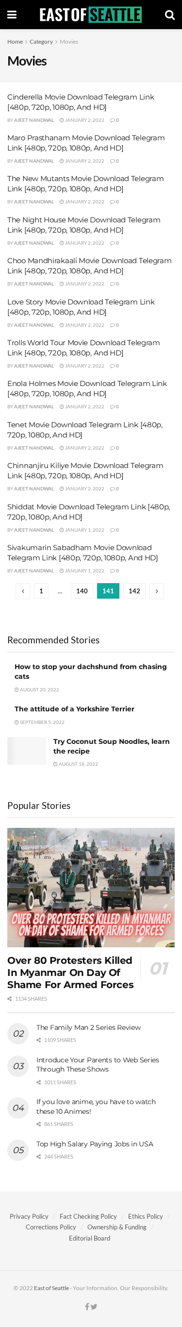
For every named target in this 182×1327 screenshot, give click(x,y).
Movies (69, 41)
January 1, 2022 (84, 530)
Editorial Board (89, 1238)
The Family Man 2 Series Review (88, 1027)
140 (82, 591)
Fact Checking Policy (88, 1216)
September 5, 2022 (42, 722)
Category (41, 41)
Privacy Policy (29, 1216)
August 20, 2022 (39, 689)
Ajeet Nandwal (34, 120)
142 (134, 591)
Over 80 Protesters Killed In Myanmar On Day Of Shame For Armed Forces (70, 973)
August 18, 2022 (78, 764)
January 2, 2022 (84, 120)
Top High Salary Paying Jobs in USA (94, 1144)
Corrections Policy (51, 1227)
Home (15, 41)
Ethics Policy (145, 1216)
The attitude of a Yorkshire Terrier (74, 709)
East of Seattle (51, 1288)
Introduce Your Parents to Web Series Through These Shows (97, 1065)
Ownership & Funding (117, 1227)
